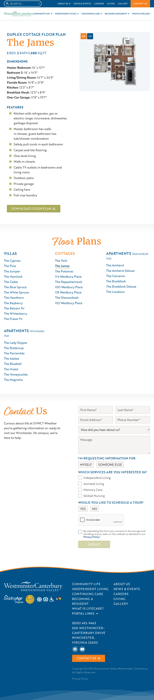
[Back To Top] (149, 382)
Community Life (41, 13)
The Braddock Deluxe (121, 286)
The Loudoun (115, 292)
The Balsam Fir (14, 308)
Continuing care (90, 13)
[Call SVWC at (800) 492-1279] (149, 375)
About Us (63, 3)
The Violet (11, 369)
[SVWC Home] (33, 586)
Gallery (123, 3)
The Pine (10, 266)
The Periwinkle (14, 353)
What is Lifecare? (141, 13)
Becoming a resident (116, 13)
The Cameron (115, 276)
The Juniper (12, 271)
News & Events (82, 3)
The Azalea (11, 358)
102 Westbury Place (68, 303)
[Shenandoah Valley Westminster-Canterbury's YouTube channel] (82, 649)
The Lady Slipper (15, 343)
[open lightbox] (114, 61)
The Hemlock (13, 276)
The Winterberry (15, 313)
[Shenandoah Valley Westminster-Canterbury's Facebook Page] (75, 649)
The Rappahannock (68, 282)
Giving (111, 3)
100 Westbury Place (69, 287)
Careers (99, 3)
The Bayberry (13, 303)
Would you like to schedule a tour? (111, 502)
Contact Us (140, 3)
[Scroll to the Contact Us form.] (149, 368)
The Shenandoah (67, 297)
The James (62, 266)
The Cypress (12, 260)
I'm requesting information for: (107, 458)
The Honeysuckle (16, 374)
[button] (64, 3)
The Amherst (115, 265)
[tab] (84, 36)
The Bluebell (13, 364)
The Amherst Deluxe (120, 271)
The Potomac (64, 271)
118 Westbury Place (68, 292)
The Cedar (11, 282)
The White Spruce (16, 292)
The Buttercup (14, 348)
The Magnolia (13, 380)
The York (61, 260)
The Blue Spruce (15, 287)
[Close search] (39, 3)
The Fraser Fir (13, 319)
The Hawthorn (14, 297)
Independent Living (65, 13)
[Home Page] (18, 13)
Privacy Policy (80, 678)
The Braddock (116, 281)
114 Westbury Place (68, 276)
